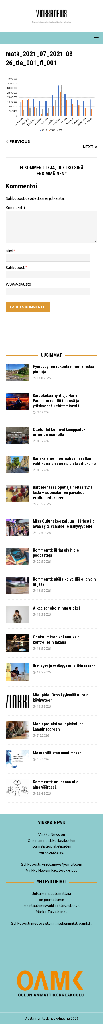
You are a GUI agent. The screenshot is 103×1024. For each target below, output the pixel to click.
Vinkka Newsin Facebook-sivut (51, 870)
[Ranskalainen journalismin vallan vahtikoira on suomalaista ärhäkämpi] (17, 464)
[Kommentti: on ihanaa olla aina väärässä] (17, 788)
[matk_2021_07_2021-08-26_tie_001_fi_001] (51, 130)
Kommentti (15, 207)
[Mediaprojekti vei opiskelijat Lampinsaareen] (17, 730)
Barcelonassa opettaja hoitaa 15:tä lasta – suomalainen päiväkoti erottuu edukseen (62, 492)
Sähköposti (15, 267)
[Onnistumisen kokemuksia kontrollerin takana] (17, 643)
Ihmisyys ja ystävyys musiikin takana (65, 666)
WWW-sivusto (18, 284)
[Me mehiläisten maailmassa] (17, 759)
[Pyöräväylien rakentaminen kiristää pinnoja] (17, 372)
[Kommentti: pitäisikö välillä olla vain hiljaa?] (17, 585)
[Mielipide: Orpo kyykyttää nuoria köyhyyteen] (17, 701)
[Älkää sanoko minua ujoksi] (17, 614)
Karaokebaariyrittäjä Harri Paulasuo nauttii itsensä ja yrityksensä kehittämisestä (56, 400)
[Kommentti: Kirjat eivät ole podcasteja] (17, 556)
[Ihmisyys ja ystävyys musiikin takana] (17, 672)
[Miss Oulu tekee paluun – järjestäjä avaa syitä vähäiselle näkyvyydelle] (17, 527)
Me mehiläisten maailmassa (57, 753)
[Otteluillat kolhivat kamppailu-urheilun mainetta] (17, 435)
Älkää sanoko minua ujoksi (56, 608)
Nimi (9, 251)
